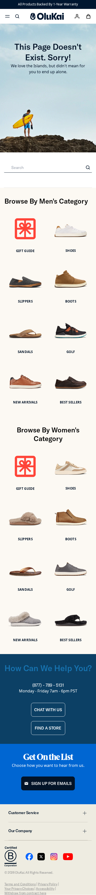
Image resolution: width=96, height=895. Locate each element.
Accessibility (45, 889)
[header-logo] (47, 16)
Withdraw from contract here (25, 893)
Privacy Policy (47, 884)
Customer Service (48, 814)
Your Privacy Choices (19, 889)
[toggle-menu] (84, 813)
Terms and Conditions (20, 884)
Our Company (48, 832)
